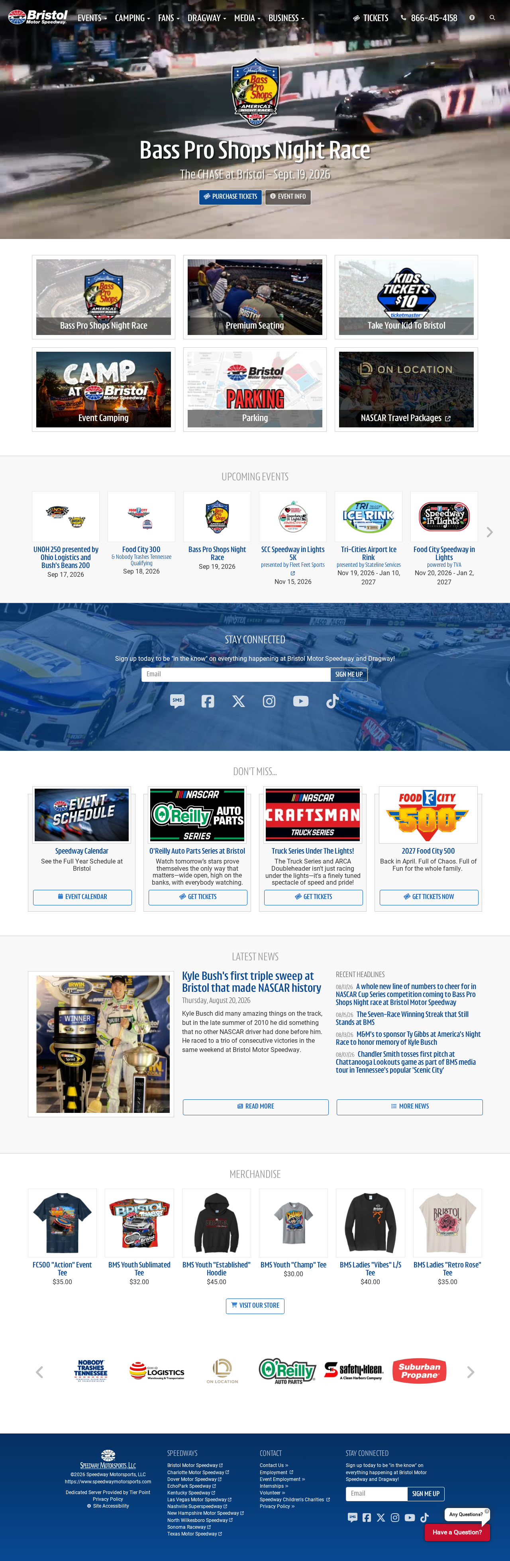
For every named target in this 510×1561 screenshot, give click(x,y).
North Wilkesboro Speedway (197, 1520)
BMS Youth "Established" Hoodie (216, 1269)
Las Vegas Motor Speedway (197, 1499)
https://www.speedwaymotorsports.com (108, 1481)
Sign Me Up (349, 675)
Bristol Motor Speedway (192, 1465)
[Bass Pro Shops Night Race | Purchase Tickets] (255, 91)
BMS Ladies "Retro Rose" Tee (447, 1269)
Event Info (291, 197)
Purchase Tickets (234, 197)
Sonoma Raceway (186, 1527)
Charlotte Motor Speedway (195, 1472)
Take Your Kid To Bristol (406, 326)
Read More (259, 1107)
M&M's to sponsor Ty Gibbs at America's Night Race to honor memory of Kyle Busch (408, 1039)
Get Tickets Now (432, 897)
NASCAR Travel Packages (402, 418)
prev (22, 529)
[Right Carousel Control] (470, 1375)
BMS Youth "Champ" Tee (293, 1265)
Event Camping (103, 418)
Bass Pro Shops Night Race (255, 152)
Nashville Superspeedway (194, 1506)
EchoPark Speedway (189, 1486)
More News (413, 1107)
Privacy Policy (108, 1499)
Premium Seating (255, 326)
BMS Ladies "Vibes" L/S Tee (370, 1269)
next (488, 529)
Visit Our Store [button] (258, 1306)
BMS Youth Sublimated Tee (139, 1269)
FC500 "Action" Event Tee (62, 1269)
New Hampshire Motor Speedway (203, 1513)
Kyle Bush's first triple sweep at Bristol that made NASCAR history (251, 983)
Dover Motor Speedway (192, 1479)
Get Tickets (201, 897)
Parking (255, 418)
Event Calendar (85, 897)
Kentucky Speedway (188, 1492)
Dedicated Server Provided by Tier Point (108, 1492)
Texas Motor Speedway (192, 1533)
